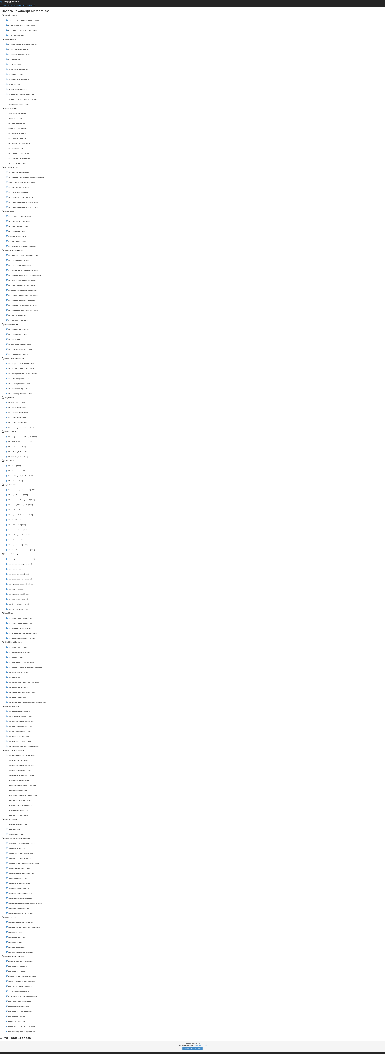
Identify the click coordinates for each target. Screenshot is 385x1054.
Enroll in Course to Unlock (192, 1048)
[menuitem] (4, 2)
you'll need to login (200, 1045)
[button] (14, 2)
